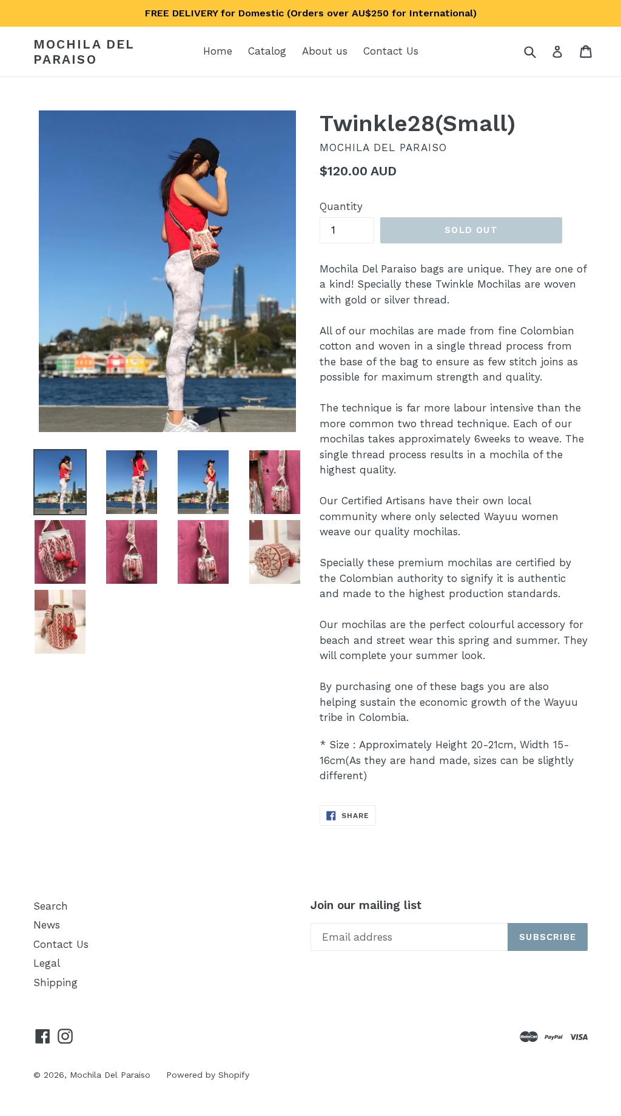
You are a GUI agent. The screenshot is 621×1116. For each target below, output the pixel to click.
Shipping (55, 982)
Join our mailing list (365, 905)
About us (324, 51)
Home (217, 51)
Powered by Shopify (207, 1075)
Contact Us (390, 51)
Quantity (341, 206)
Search (50, 906)
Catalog (267, 51)
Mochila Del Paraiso (83, 51)
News (46, 925)
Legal (46, 963)
